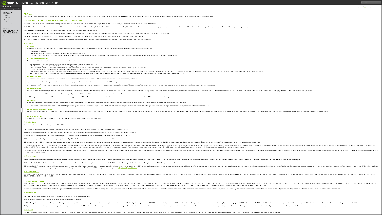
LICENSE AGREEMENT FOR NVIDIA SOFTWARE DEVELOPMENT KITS (10, 12)
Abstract (28, 14)
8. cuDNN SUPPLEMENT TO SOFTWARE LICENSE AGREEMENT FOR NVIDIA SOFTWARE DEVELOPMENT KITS (10, 33)
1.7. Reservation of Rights (35, 116)
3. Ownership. (6, 20)
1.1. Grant (30, 46)
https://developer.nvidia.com (127, 168)
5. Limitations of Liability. (10, 24)
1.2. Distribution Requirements (37, 59)
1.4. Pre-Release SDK (34, 88)
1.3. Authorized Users (34, 76)
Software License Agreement (10, 9)
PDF (365, 7)
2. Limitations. (7, 17)
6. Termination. (7, 26)
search (362, 3)
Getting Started (6, 6)
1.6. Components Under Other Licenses (40, 109)
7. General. (6, 28)
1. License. (6, 15)
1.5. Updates (31, 100)
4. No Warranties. (7, 22)
